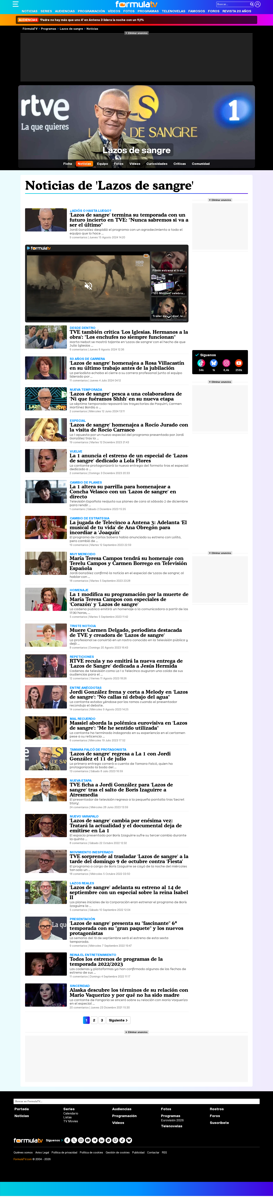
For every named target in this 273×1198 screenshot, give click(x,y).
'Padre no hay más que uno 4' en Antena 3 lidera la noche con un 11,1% (81, 20)
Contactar (153, 1152)
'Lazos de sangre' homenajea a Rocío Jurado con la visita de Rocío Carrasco (129, 427)
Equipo (102, 163)
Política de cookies (91, 1152)
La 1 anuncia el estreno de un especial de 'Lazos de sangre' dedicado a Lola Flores (129, 458)
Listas (67, 1117)
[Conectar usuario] (258, 4)
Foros (214, 11)
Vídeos (114, 11)
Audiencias (65, 11)
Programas (148, 11)
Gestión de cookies (118, 1152)
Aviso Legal (42, 1152)
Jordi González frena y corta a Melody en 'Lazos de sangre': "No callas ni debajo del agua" (129, 694)
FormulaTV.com (23, 1159)
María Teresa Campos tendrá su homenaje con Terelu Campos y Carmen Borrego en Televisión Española (128, 563)
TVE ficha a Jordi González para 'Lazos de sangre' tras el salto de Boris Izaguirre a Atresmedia (121, 790)
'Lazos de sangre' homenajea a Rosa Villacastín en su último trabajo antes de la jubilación (127, 365)
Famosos (196, 11)
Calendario (70, 1113)
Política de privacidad (64, 1152)
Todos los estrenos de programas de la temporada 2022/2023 (116, 961)
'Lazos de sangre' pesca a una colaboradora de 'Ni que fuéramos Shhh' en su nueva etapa (126, 396)
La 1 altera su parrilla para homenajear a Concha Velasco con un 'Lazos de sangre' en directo (123, 492)
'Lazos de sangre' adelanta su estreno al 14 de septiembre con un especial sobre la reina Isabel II (129, 892)
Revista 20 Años (236, 11)
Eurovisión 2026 (172, 1120)
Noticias (30, 11)
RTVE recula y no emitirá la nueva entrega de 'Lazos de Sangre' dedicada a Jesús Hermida (126, 663)
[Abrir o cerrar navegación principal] (16, 4)
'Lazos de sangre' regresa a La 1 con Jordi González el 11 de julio (120, 756)
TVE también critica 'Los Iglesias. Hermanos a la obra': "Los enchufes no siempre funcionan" (129, 334)
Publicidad (138, 1152)
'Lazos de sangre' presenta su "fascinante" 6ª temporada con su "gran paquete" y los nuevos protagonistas (126, 928)
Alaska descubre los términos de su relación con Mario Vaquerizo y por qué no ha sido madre (129, 992)
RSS (164, 1152)
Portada (21, 1109)
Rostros (217, 1109)
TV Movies (70, 1121)
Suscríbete (219, 1123)
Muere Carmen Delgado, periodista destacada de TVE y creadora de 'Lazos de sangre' (126, 632)
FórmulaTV (30, 29)
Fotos (129, 11)
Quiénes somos (23, 1152)
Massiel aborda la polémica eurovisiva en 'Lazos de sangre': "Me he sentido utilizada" (128, 725)
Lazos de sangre (71, 29)
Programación (91, 11)
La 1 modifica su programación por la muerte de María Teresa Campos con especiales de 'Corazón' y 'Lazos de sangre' (129, 599)
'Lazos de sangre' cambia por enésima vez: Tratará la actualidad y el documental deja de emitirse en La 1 (126, 825)
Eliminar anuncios (137, 33)
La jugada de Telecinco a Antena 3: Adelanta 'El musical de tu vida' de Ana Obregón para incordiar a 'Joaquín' (128, 527)
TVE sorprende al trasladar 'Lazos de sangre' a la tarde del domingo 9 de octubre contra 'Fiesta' (129, 858)
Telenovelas (173, 11)
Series (46, 11)
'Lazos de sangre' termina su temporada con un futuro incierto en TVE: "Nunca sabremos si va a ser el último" (129, 220)
